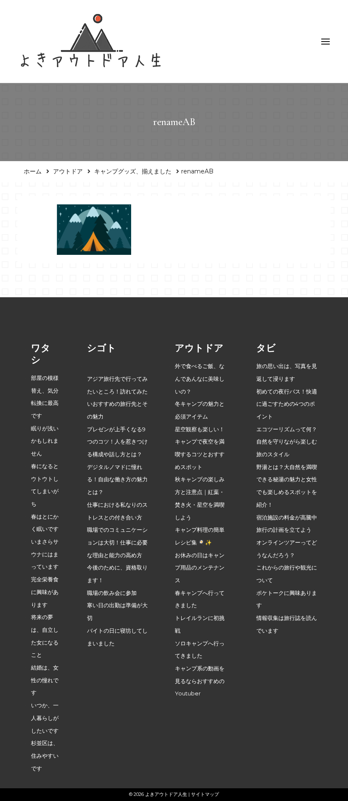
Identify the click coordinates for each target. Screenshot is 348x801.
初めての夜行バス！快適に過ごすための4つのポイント (286, 404)
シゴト (101, 348)
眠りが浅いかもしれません (45, 441)
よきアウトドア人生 (166, 794)
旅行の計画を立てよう (284, 530)
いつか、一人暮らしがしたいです (45, 718)
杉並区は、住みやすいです (45, 755)
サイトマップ (205, 794)
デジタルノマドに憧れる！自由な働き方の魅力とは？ (117, 479)
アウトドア (68, 171)
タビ (266, 348)
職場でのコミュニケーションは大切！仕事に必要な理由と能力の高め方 (117, 542)
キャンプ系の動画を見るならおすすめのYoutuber (200, 681)
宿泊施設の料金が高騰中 (286, 517)
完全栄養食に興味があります (45, 592)
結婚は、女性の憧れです (45, 680)
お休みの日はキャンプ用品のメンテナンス (200, 567)
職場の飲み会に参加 (112, 593)
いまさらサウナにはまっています (45, 554)
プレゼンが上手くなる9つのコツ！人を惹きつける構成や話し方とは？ (117, 442)
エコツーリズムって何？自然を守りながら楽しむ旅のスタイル (286, 442)
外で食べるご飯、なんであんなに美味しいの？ (200, 378)
